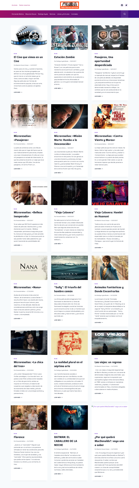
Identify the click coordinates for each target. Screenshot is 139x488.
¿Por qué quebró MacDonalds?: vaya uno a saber (109, 441)
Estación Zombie (64, 57)
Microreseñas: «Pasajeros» (22, 138)
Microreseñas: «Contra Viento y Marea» (109, 138)
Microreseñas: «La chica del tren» (28, 364)
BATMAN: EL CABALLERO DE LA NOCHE (65, 441)
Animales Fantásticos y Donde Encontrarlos (109, 289)
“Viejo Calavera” (64, 212)
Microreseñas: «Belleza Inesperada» (28, 214)
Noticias (52, 14)
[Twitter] (126, 5)
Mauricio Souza (30, 14)
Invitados (74, 14)
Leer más (18, 92)
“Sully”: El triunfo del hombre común (67, 289)
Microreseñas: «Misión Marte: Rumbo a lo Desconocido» (68, 140)
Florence (19, 437)
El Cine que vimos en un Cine (28, 59)
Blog (15, 53)
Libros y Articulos (63, 14)
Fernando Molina (18, 14)
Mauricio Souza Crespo (22, 65)
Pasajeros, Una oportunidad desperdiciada (104, 61)
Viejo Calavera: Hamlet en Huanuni (109, 214)
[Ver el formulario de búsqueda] (124, 14)
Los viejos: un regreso (108, 362)
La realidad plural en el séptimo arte (68, 364)
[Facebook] (122, 5)
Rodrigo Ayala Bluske (62, 61)
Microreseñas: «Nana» (27, 287)
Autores (14, 5)
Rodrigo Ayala (43, 14)
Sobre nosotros (24, 5)
